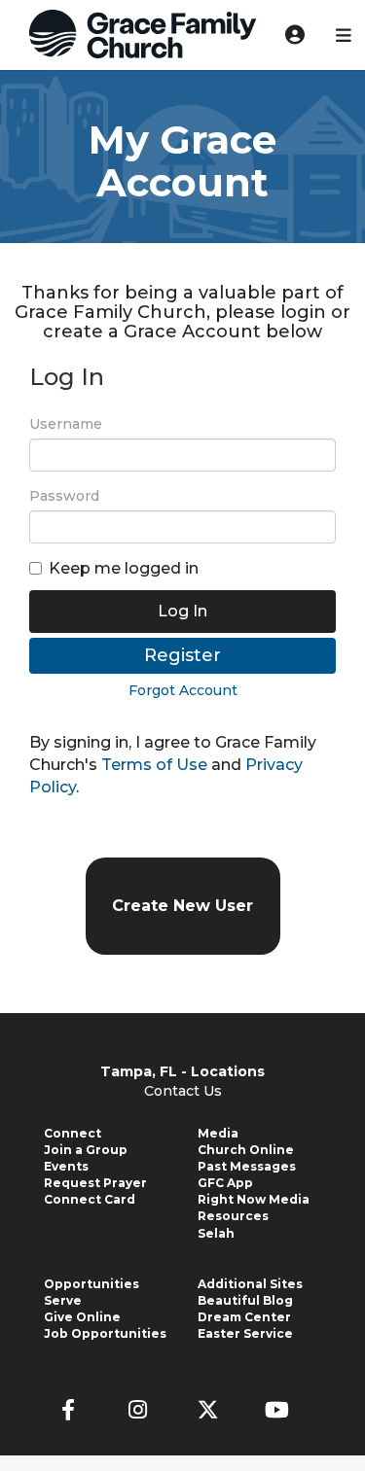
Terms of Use (154, 764)
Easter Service (245, 1333)
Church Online (246, 1149)
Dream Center (244, 1317)
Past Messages (247, 1166)
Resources (233, 1215)
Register (182, 655)
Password (64, 496)
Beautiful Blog (245, 1300)
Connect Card (89, 1199)
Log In (182, 611)
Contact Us (183, 1091)
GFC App (225, 1182)
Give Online (82, 1317)
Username (65, 424)
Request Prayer (95, 1182)
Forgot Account (182, 690)
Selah (216, 1233)
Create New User (182, 905)
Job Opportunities (105, 1333)
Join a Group (86, 1149)
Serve (63, 1300)
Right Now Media (254, 1199)
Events (66, 1166)
